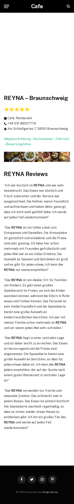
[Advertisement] (37, 49)
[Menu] (6, 6)
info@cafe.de (50, 492)
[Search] (68, 6)
